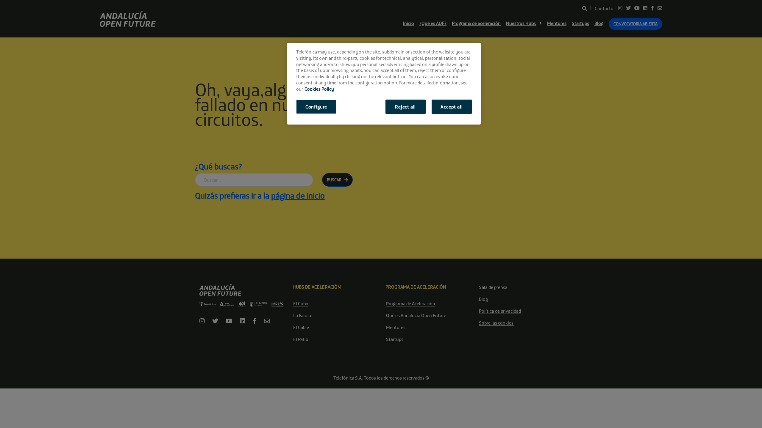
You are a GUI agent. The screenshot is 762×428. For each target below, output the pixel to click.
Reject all (405, 107)
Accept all (452, 107)
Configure (316, 107)
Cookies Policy (319, 89)
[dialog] (384, 84)
